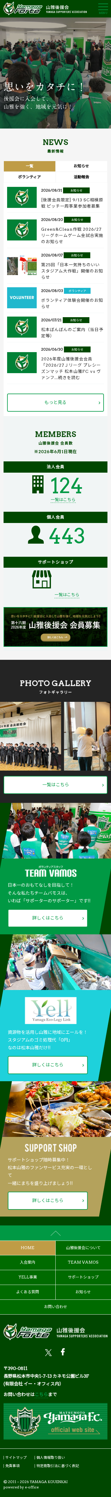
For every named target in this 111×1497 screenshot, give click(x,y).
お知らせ (76, 190)
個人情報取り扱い (50, 1457)
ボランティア (77, 291)
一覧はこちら (63, 500)
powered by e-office (21, 1487)
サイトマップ (16, 1457)
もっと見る (55, 402)
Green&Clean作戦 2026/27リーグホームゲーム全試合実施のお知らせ (72, 235)
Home (27, 1248)
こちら (41, 1394)
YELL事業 (27, 1277)
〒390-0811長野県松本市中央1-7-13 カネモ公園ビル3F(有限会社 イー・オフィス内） (46, 1376)
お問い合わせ (55, 1307)
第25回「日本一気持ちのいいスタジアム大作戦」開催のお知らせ (72, 271)
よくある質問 (27, 1292)
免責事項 (12, 1466)
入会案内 (27, 1262)
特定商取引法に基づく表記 (57, 1466)
